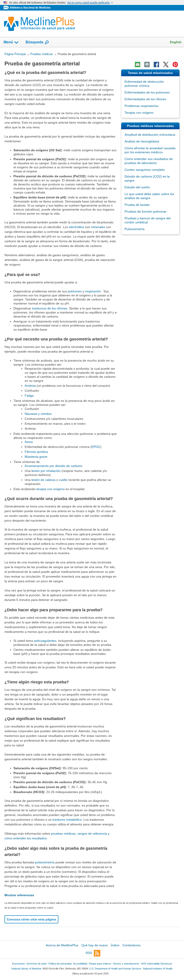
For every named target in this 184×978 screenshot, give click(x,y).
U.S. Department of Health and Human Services (115, 968)
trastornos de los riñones (49, 308)
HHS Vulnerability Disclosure (156, 963)
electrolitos (76, 227)
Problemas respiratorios (141, 106)
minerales (98, 227)
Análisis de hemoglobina (142, 141)
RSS (89, 953)
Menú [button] (8, 42)
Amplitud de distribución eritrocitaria (150, 134)
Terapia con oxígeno (139, 112)
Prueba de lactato (137, 205)
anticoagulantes (45, 640)
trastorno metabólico (67, 819)
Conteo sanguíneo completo (145, 169)
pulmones (75, 291)
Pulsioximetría (135, 229)
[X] (166, 64)
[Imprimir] (147, 64)
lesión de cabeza (43, 480)
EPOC (96, 447)
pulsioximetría (45, 862)
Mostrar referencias (19, 895)
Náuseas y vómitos (38, 414)
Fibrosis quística (36, 451)
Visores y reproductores (126, 963)
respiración (93, 291)
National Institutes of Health (158, 968)
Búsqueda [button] (34, 43)
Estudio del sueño (137, 187)
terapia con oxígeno (50, 489)
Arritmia (30, 385)
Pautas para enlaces (100, 963)
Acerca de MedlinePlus (62, 945)
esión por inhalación (46, 471)
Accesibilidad (80, 963)
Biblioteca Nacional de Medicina (30, 7)
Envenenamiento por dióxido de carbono (53, 466)
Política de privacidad (60, 963)
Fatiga (29, 395)
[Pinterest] (175, 64)
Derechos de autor (36, 963)
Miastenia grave (36, 456)
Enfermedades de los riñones (145, 99)
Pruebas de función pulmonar (145, 211)
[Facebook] (156, 64)
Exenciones (18, 963)
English (176, 42)
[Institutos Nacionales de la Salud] (7, 7)
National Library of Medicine (26, 968)
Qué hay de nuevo (94, 945)
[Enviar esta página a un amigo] (137, 64)
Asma (29, 442)
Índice (115, 945)
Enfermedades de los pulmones (147, 92)
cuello (63, 480)
